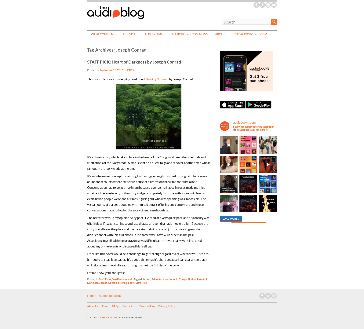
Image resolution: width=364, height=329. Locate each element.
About (220, 34)
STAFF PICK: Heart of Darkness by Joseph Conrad (134, 62)
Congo (183, 279)
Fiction (192, 279)
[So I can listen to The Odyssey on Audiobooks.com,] (268, 164)
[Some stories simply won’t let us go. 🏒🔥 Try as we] (229, 203)
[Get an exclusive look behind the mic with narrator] (229, 145)
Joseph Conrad (108, 282)
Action (146, 279)
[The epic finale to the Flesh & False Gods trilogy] (229, 164)
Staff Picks (105, 279)
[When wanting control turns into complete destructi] (229, 184)
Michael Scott (126, 282)
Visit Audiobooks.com (250, 34)
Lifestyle (130, 34)
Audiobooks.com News (190, 34)
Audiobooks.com (110, 295)
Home (91, 295)
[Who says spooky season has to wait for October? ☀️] (268, 203)
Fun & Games (154, 34)
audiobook (171, 279)
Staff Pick (141, 282)
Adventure (157, 279)
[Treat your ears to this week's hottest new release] (248, 145)
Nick (130, 70)
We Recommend (103, 34)
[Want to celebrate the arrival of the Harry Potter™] (248, 203)
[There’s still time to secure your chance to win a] (248, 184)
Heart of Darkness (157, 79)
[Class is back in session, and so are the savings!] (268, 145)
